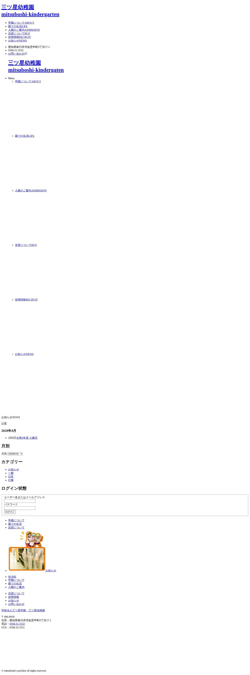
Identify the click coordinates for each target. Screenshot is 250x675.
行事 (11, 480)
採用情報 (19, 37)
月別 (4, 453)
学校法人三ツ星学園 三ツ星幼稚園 (23, 610)
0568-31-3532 (17, 623)
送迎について (19, 33)
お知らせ (17, 40)
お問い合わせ (16, 53)
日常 (11, 476)
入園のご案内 (24, 29)
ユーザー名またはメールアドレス (24, 497)
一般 (11, 473)
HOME (12, 576)
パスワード (11, 504)
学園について (21, 22)
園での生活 (18, 26)
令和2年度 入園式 (26, 437)
